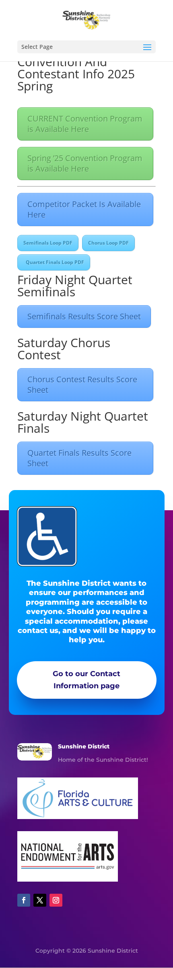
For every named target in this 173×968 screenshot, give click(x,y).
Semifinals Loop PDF (47, 242)
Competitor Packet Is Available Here (84, 209)
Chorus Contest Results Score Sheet (82, 384)
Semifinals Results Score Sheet (84, 316)
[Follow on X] (39, 900)
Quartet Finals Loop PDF (53, 262)
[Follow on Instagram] (55, 900)
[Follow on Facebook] (23, 900)
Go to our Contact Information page (86, 680)
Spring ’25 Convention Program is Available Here (84, 163)
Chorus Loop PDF (108, 242)
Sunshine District (83, 746)
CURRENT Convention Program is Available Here (84, 123)
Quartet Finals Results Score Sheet (79, 458)
